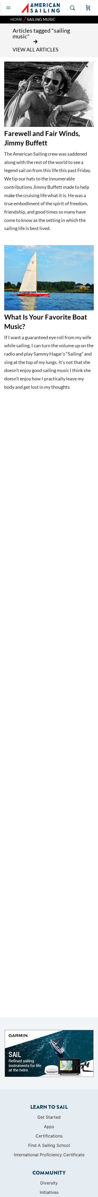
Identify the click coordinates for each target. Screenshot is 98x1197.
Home (16, 19)
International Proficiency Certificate (49, 1154)
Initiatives (49, 1192)
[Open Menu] (8, 7)
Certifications (49, 1136)
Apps (49, 1126)
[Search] (73, 8)
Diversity (49, 1183)
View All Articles (35, 49)
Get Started (49, 1117)
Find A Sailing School (49, 1145)
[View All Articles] (35, 41)
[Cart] (88, 8)
